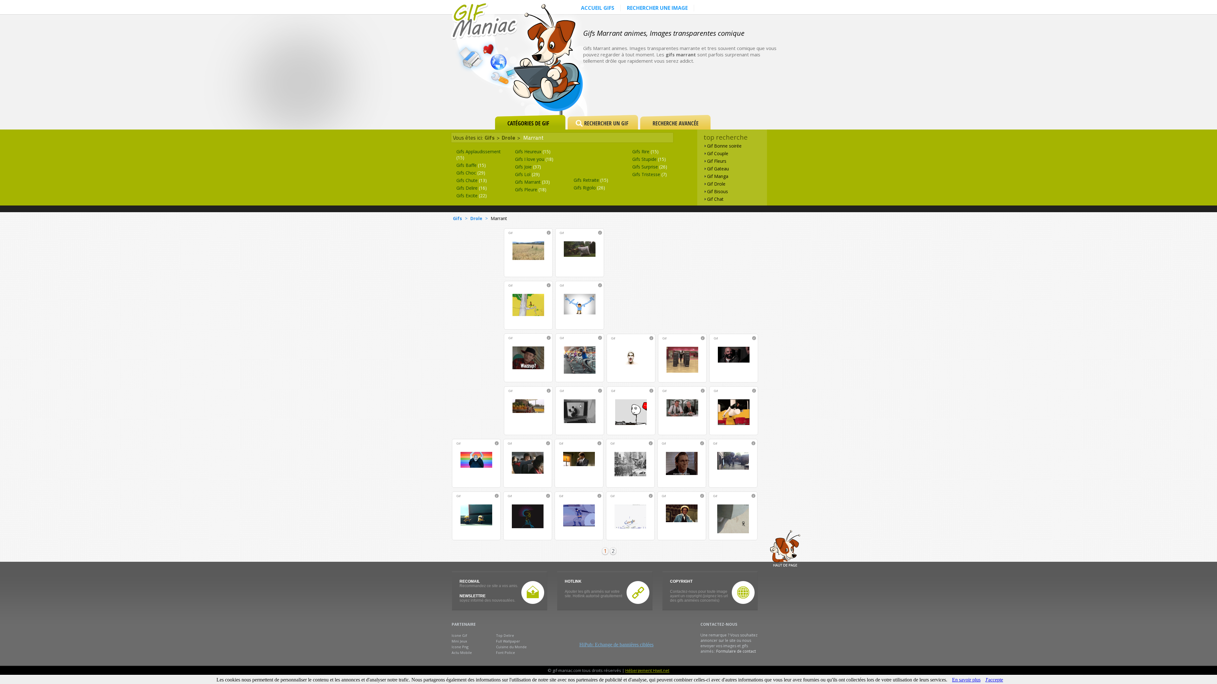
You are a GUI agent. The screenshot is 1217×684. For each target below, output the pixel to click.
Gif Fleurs (716, 161)
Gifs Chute (471, 180)
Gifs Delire (471, 188)
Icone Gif (459, 635)
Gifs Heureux (533, 152)
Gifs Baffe (471, 165)
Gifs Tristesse (649, 174)
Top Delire (505, 635)
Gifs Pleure (530, 190)
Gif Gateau (718, 169)
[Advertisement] (701, 92)
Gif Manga (717, 176)
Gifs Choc (470, 173)
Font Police (505, 652)
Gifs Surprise (649, 167)
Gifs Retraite (591, 180)
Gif (510, 233)
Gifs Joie (528, 167)
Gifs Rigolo (589, 188)
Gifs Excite (471, 196)
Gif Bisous (717, 191)
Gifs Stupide (649, 159)
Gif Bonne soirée (724, 146)
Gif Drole (716, 184)
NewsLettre (473, 596)
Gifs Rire (645, 152)
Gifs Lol (527, 174)
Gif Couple (717, 153)
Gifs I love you (534, 159)
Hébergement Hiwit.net (647, 670)
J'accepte (994, 679)
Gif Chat (715, 199)
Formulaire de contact (736, 651)
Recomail (470, 581)
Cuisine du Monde (511, 646)
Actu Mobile (462, 652)
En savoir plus (966, 679)
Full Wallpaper (508, 641)
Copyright (681, 581)
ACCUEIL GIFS (597, 7)
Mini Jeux (459, 641)
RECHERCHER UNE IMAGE (657, 7)
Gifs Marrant (532, 182)
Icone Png (460, 646)
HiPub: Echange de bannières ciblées (616, 644)
